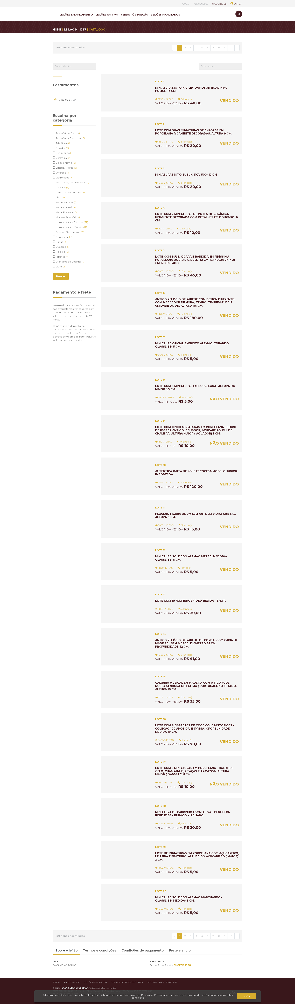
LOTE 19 (160, 847)
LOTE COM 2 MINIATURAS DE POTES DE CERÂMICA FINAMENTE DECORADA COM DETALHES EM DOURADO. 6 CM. (196, 217)
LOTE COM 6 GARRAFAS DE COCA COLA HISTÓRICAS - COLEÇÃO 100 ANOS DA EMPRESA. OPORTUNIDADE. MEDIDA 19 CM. (194, 728)
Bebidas (62, 147)
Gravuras (62, 187)
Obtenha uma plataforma (162, 982)
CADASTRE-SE (219, 4)
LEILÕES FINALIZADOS (165, 14)
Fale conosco (72, 982)
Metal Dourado (65, 207)
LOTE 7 (160, 337)
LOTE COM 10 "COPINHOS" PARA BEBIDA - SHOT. (190, 600)
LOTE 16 (160, 719)
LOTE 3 (160, 168)
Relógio (62, 251)
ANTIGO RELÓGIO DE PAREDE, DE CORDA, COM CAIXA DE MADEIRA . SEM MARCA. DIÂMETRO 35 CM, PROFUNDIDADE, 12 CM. (196, 643)
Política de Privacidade (154, 994)
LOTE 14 (160, 633)
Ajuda (56, 982)
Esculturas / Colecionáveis (72, 182)
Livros (60, 197)
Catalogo (67, 99)
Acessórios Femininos (70, 138)
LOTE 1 (159, 81)
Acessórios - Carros (68, 133)
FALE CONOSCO (200, 4)
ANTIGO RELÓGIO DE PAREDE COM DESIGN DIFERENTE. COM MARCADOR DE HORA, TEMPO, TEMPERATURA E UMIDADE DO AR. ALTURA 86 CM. (195, 302)
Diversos (62, 172)
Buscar (60, 276)
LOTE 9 (160, 420)
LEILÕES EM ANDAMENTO (76, 14)
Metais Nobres (65, 202)
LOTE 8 (160, 379)
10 (231, 47)
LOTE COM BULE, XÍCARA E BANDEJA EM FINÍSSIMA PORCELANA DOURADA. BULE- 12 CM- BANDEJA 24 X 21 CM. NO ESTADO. (195, 260)
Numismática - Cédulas (71, 222)
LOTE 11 (160, 507)
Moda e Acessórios (68, 217)
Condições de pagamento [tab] (143, 950)
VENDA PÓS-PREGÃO (134, 14)
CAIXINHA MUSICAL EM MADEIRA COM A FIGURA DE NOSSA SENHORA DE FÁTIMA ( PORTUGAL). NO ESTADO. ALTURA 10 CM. (196, 686)
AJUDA (185, 4)
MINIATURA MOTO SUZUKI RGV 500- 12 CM (186, 174)
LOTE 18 (160, 805)
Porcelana (63, 236)
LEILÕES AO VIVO (107, 14)
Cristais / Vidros (66, 167)
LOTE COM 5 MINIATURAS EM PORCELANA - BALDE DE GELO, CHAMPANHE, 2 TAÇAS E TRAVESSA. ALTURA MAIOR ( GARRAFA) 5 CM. (194, 771)
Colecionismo (65, 162)
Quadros (62, 246)
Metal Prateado (66, 212)
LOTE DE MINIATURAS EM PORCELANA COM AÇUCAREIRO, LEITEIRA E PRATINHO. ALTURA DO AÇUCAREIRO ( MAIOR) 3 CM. (197, 856)
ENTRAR (237, 4)
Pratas (60, 241)
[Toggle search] (238, 14)
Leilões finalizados (96, 982)
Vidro (60, 266)
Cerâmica (62, 157)
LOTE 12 (160, 550)
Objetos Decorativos (70, 232)
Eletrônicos (64, 177)
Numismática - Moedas (71, 227)
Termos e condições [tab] (99, 950)
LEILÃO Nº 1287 (75, 29)
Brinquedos (64, 152)
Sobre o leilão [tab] (66, 950)
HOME (57, 29)
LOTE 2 (160, 124)
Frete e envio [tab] (180, 950)
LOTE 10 (160, 465)
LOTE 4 (160, 207)
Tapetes (61, 256)
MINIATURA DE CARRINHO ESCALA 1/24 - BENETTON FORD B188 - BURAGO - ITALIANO (192, 814)
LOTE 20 (160, 891)
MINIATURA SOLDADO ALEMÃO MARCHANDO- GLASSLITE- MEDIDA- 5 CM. (188, 899)
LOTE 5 (160, 250)
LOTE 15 (160, 676)
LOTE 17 (160, 761)
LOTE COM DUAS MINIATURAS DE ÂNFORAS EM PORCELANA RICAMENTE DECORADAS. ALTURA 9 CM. (193, 132)
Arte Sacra (63, 143)
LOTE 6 (160, 293)
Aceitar (246, 996)
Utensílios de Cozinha (69, 261)
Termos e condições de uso (127, 982)
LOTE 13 (160, 594)
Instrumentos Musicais (70, 192)
